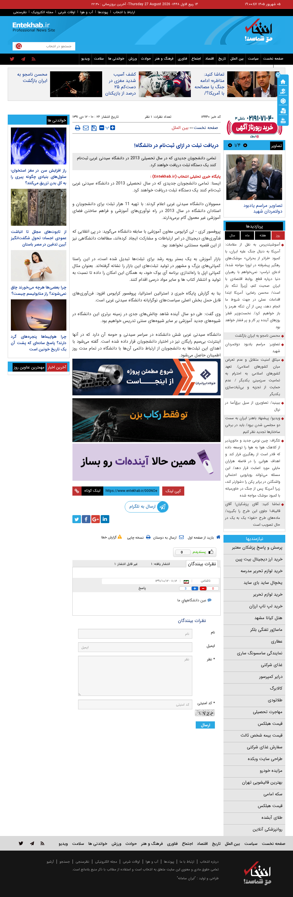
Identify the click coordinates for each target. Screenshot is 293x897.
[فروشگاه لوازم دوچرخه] (146, 420)
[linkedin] (105, 519)
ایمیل (211, 646)
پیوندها (103, 12)
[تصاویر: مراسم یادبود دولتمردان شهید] (254, 177)
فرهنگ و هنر (164, 58)
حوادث (146, 58)
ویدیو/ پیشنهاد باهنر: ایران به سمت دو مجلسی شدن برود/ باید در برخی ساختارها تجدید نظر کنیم (252, 425)
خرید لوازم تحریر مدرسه (261, 571)
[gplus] (95, 519)
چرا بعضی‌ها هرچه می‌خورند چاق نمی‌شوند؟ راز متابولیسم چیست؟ (38, 290)
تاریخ (222, 58)
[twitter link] (21, 843)
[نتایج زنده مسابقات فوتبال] (283, 120)
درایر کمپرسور (270, 676)
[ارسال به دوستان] (86, 127)
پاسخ (142, 588)
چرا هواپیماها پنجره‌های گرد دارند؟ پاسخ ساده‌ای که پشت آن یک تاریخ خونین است (38, 342)
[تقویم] (283, 110)
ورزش (132, 58)
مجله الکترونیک (42, 12)
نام (213, 632)
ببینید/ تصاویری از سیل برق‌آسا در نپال (252, 406)
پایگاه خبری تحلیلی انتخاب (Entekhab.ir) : (185, 177)
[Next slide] (230, 145)
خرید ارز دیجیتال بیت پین (258, 559)
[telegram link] (32, 843)
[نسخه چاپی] (77, 127)
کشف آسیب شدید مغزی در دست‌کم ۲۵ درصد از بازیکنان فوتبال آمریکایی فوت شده (120, 90)
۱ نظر (148, 116)
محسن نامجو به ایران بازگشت (32, 77)
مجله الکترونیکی (106, 861)
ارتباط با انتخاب (124, 12)
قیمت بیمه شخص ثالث (261, 735)
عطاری (276, 641)
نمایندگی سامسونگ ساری (259, 653)
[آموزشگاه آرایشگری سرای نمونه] (146, 462)
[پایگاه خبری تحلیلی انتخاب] (260, 33)
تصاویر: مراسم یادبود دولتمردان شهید (262, 208)
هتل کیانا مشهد (268, 618)
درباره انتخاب (209, 861)
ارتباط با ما (187, 861)
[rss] (33, 59)
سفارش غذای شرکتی (264, 747)
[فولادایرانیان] (146, 377)
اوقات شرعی (66, 12)
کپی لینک (173, 491)
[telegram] (23, 59)
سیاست (253, 58)
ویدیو (85, 58)
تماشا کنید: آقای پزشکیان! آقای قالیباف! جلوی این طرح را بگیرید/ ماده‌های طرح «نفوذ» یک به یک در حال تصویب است (252, 514)
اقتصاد (209, 58)
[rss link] (42, 843)
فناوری (182, 58)
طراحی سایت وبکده (265, 758)
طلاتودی (275, 700)
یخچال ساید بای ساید (262, 582)
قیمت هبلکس (270, 723)
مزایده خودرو (271, 770)
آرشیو (50, 861)
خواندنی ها (116, 58)
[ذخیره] (94, 128)
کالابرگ (276, 688)
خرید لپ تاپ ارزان (265, 606)
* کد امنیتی (206, 703)
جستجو (65, 861)
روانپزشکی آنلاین (267, 829)
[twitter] (12, 59)
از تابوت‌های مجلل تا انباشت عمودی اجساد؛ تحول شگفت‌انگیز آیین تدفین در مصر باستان (38, 238)
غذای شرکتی (271, 665)
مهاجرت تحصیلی (267, 711)
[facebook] (86, 519)
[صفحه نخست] (283, 81)
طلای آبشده (272, 817)
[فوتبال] (283, 100)
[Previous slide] (245, 145)
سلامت (99, 58)
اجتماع (196, 58)
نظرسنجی (20, 12)
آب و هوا (86, 12)
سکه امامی (273, 794)
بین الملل (236, 58)
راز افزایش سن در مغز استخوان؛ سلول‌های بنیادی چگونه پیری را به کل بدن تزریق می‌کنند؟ (38, 176)
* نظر (211, 659)
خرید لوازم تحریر (267, 594)
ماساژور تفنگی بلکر (266, 629)
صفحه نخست (273, 58)
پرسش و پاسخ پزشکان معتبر (257, 547)
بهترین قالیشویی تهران (262, 782)
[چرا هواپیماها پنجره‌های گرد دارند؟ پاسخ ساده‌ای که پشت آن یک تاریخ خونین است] (38, 315)
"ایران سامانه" (186, 878)
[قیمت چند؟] (283, 91)
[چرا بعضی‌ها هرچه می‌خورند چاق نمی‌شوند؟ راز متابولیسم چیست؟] (38, 265)
